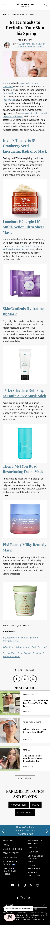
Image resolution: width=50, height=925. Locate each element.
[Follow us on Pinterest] (31, 885)
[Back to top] (43, 918)
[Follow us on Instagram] (37, 885)
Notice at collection (34, 874)
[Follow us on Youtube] (12, 885)
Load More (25, 778)
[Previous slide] (3, 831)
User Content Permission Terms (35, 859)
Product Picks (19, 14)
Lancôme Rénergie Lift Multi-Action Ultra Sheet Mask (23, 227)
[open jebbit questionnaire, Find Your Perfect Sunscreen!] (9, 917)
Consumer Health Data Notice (9, 871)
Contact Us (34, 847)
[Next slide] (47, 831)
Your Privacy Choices (10, 862)
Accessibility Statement (35, 842)
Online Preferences (35, 867)
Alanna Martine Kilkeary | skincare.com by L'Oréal (30, 45)
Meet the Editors (12, 849)
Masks (33, 14)
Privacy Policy (10, 853)
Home (6, 14)
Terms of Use (10, 857)
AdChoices (22, 919)
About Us (8, 840)
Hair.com (33, 851)
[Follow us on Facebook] (18, 885)
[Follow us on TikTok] (25, 885)
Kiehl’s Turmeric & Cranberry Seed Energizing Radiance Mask (25, 146)
